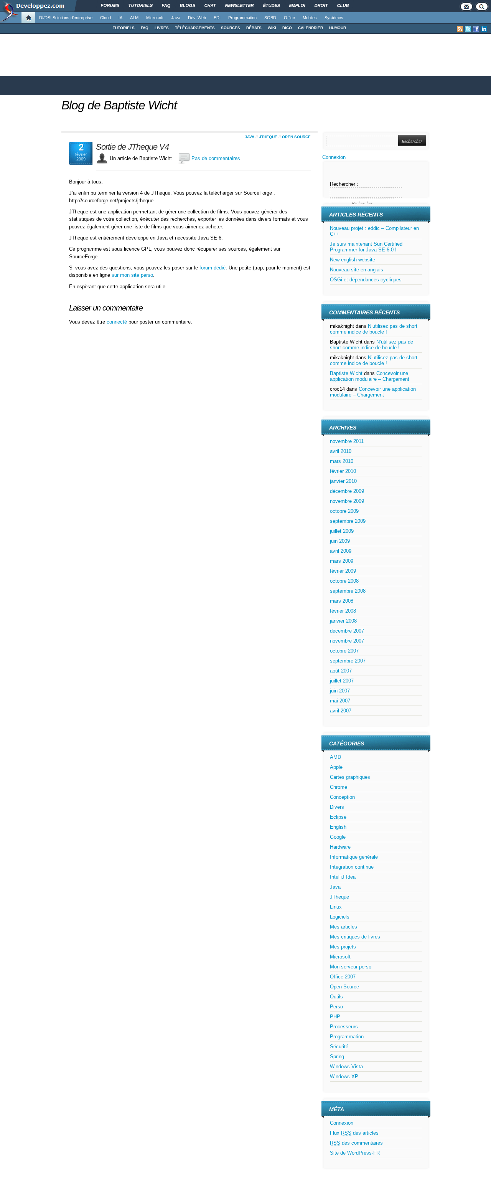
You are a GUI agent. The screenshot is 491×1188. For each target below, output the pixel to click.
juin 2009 (340, 541)
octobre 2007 (344, 651)
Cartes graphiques (350, 777)
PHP (335, 1016)
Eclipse (338, 817)
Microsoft (154, 17)
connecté (118, 322)
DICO (287, 28)
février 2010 (343, 471)
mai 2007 (340, 701)
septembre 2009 (348, 521)
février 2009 (343, 571)
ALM (134, 17)
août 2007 (341, 671)
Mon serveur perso (350, 967)
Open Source (296, 137)
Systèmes (334, 17)
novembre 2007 (347, 641)
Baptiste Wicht (346, 373)
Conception (342, 797)
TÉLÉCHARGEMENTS (195, 28)
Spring (337, 1056)
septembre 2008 (348, 591)
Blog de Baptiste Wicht (119, 105)
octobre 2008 (344, 581)
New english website (352, 260)
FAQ (144, 28)
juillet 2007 (342, 681)
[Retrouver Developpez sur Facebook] (476, 29)
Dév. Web (197, 17)
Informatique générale (354, 857)
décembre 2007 (347, 631)
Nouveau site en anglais (356, 270)
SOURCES (230, 28)
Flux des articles (354, 1133)
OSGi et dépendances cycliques (366, 280)
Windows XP (344, 1076)
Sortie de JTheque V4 (132, 147)
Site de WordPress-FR (355, 1153)
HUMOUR (337, 28)
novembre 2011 (347, 441)
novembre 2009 (347, 501)
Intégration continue (352, 867)
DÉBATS (254, 28)
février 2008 (343, 611)
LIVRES (162, 28)
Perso (336, 1007)
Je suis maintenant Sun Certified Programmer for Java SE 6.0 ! (366, 247)
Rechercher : (344, 184)
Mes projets (343, 947)
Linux (336, 907)
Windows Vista (346, 1066)
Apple (336, 767)
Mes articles (343, 927)
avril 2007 (340, 711)
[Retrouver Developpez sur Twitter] (468, 29)
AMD (335, 757)
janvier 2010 (343, 481)
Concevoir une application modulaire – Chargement (369, 376)
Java (175, 17)
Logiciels (339, 917)
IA (120, 17)
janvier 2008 (343, 621)
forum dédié (212, 268)
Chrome (338, 787)
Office (289, 17)
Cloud (105, 17)
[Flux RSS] (460, 29)
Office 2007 (343, 977)
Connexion (334, 157)
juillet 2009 (342, 531)
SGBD (270, 17)
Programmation (242, 17)
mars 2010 (341, 461)
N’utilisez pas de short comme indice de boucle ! (373, 329)
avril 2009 (340, 551)
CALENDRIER (310, 28)
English (338, 827)
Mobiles (310, 17)
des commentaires (356, 1143)
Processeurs (344, 1026)
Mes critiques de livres (355, 937)
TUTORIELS (124, 28)
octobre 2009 (344, 511)
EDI (217, 17)
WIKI (272, 28)
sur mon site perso (132, 275)
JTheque (268, 137)
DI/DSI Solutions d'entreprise (65, 17)
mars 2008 (341, 601)
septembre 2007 (348, 661)
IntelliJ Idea (343, 877)
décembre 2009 (347, 491)
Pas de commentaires (215, 158)
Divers (337, 807)
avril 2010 (340, 451)
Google (338, 837)
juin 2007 (340, 691)
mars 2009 (341, 561)
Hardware (340, 847)
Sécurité (339, 1046)
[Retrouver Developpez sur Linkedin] (484, 29)
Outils (336, 997)
